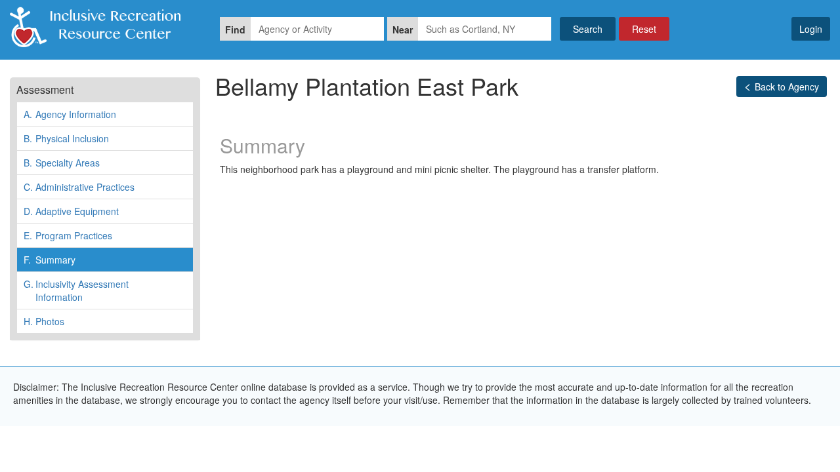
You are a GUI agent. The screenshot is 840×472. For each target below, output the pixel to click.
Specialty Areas (62, 162)
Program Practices (68, 235)
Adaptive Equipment (71, 211)
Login (810, 28)
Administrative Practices (79, 186)
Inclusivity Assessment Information (76, 290)
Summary (49, 259)
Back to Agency (787, 86)
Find (235, 29)
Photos (44, 321)
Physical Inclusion (66, 138)
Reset (644, 28)
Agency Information (70, 114)
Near (402, 29)
